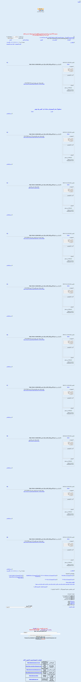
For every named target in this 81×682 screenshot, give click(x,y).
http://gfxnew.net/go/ (33, 675)
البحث (10, 39)
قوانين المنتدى (71, 606)
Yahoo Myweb (21, 577)
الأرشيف (28, 660)
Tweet (32, 111)
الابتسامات (72, 602)
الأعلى (24, 660)
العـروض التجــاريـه (43, 37)
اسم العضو (21, 36)
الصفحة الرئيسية (33, 660)
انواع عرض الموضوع (10, 44)
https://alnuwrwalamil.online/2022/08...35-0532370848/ (34, 84)
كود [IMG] (72, 603)
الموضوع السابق (44, 586)
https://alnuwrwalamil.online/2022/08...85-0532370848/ (34, 137)
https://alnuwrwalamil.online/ (34, 187)
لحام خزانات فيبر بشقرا (40, 584)
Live (46, 579)
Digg (62, 575)
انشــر (52, 111)
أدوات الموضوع (18, 44)
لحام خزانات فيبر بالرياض (50, 584)
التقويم (41, 39)
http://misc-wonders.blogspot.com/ (33, 666)
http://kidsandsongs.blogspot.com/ (33, 672)
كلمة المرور (21, 38)
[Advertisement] (40, 23)
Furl (63, 579)
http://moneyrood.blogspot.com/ (33, 669)
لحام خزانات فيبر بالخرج (60, 584)
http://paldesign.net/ (33, 679)
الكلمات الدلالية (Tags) (70, 582)
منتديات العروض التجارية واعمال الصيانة (56, 37)
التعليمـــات (54, 39)
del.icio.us (43, 575)
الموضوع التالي (37, 586)
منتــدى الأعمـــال (68, 37)
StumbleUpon (37, 576)
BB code (72, 601)
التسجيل (69, 39)
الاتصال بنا (40, 660)
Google (10, 575)
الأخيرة (8, 42)
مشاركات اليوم (26, 39)
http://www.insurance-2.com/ (33, 662)
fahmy (68, 64)
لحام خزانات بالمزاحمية (69, 584)
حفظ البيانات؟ (9, 36)
